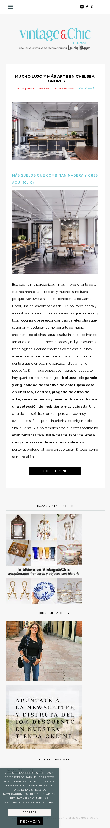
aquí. (50, 802)
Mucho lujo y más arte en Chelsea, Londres (55, 79)
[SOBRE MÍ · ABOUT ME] (44, 680)
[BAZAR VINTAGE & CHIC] (44, 607)
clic (28, 182)
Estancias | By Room (56, 88)
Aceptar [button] (30, 812)
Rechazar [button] (30, 821)
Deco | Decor (27, 88)
